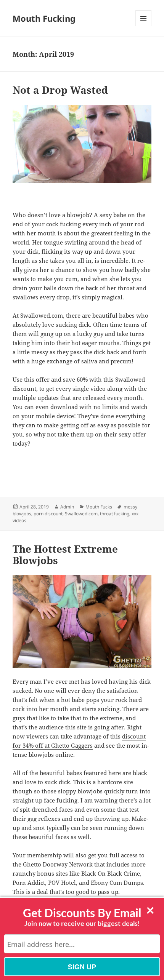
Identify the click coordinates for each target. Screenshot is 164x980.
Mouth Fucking (44, 18)
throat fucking (114, 513)
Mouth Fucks (98, 507)
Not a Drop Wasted (60, 90)
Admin (67, 507)
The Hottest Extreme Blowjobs (65, 554)
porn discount (48, 513)
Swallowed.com (81, 513)
